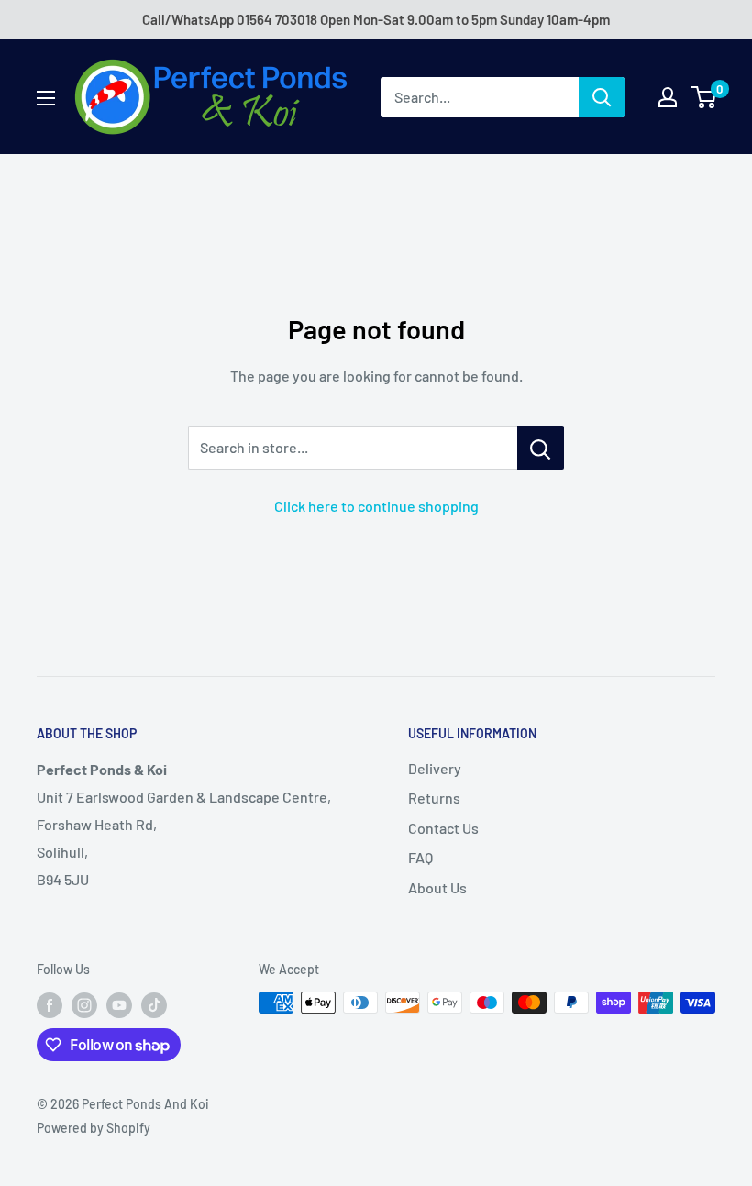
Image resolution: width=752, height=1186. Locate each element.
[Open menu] (46, 98)
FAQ (420, 857)
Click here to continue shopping (376, 506)
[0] (704, 97)
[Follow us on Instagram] (84, 1004)
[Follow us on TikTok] (154, 1004)
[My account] (667, 97)
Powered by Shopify (93, 1128)
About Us (437, 887)
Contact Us (443, 828)
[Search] (602, 97)
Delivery (434, 768)
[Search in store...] (540, 448)
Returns (434, 797)
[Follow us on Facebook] (49, 1004)
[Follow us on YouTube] (119, 1004)
